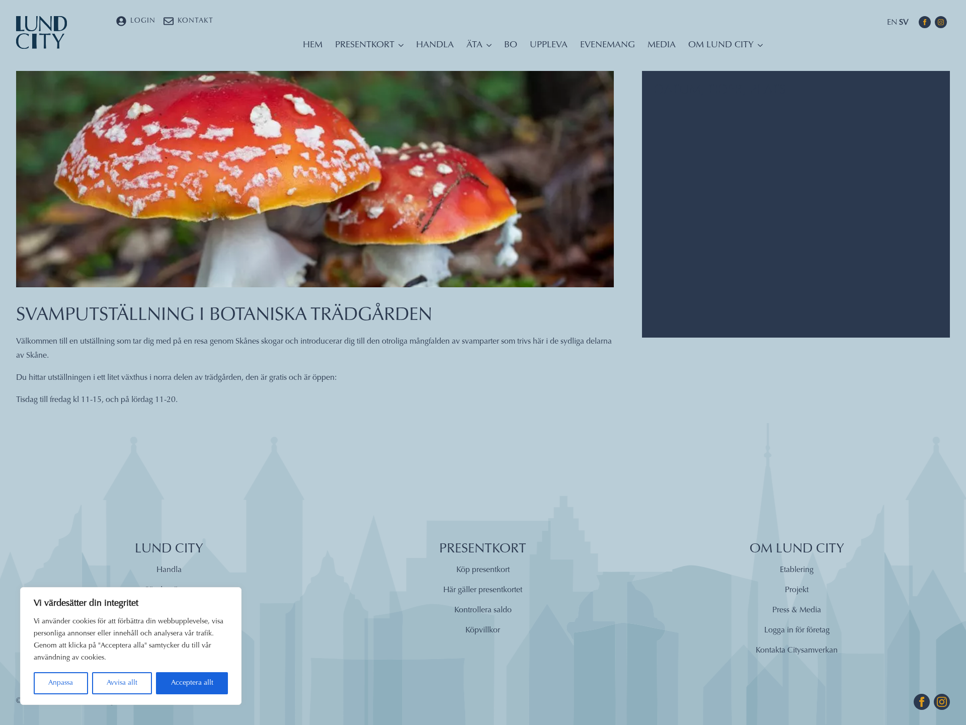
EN (892, 23)
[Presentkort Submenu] (399, 48)
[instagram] (941, 22)
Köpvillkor (482, 630)
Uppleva (549, 45)
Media (662, 45)
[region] (131, 646)
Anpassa (60, 683)
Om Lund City (721, 45)
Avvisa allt (122, 683)
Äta (474, 45)
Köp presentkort (483, 570)
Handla (435, 45)
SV (904, 23)
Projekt (797, 590)
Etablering (797, 570)
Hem (313, 45)
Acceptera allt (192, 683)
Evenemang (607, 45)
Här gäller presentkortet (482, 590)
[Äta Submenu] (487, 48)
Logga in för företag (797, 630)
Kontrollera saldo (483, 610)
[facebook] (925, 22)
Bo (510, 45)
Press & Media (796, 610)
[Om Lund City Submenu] (758, 48)
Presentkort (364, 45)
